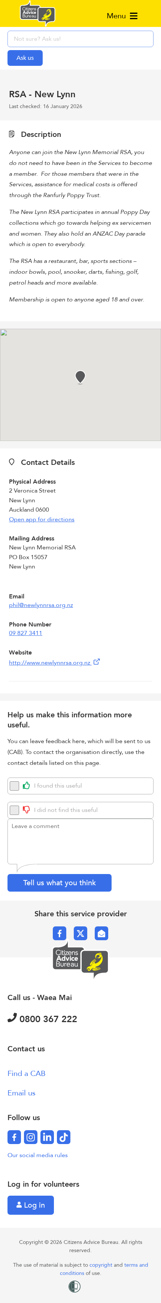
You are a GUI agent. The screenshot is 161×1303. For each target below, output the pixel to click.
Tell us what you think (59, 883)
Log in (33, 1205)
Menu (117, 16)
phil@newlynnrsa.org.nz (41, 605)
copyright (101, 1265)
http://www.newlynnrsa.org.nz (50, 663)
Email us (21, 1093)
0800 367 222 (47, 1019)
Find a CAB (26, 1074)
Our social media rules (37, 1155)
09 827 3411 (25, 633)
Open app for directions (42, 519)
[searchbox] (80, 39)
